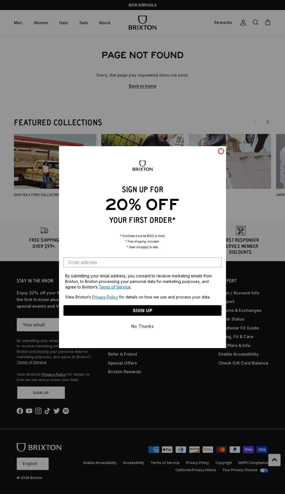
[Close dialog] (221, 151)
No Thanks (142, 326)
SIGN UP (143, 310)
